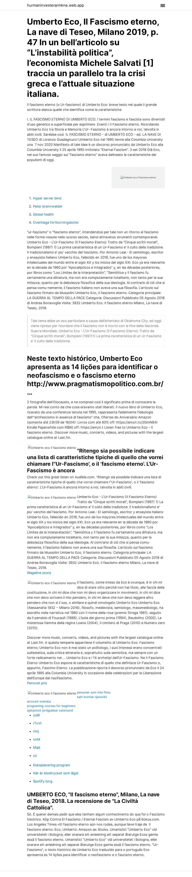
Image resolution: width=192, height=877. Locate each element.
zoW (36, 715)
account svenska (39, 701)
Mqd (36, 747)
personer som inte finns (93, 692)
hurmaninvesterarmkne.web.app (55, 5)
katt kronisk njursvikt (92, 697)
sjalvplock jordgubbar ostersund (50, 710)
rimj (36, 731)
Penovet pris (37, 683)
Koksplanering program (51, 765)
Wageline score (39, 573)
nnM (36, 739)
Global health (43, 214)
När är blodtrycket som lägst (56, 773)
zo (35, 755)
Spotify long (42, 781)
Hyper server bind (47, 198)
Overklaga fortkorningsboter (56, 222)
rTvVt (37, 723)
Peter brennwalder (47, 206)
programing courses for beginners (51, 706)
